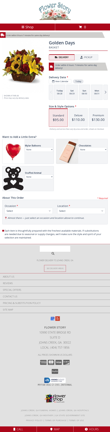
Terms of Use (76, 420)
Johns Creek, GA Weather (39, 415)
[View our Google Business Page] (52, 320)
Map (56, 429)
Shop (29, 27)
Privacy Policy (34, 420)
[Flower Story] (55, 19)
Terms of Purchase (56, 420)
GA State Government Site (70, 415)
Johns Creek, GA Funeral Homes (39, 410)
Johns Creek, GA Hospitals (74, 410)
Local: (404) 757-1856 (55, 347)
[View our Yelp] (57, 320)
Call (19, 429)
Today (78, 81)
